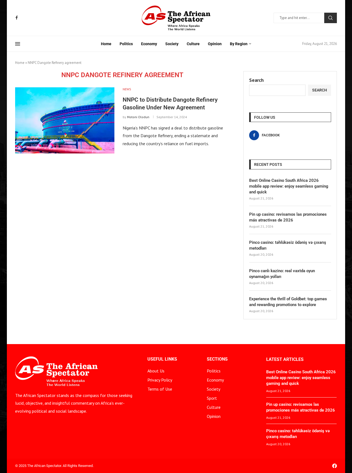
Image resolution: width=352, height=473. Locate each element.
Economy (149, 44)
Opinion (215, 44)
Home (106, 44)
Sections (217, 359)
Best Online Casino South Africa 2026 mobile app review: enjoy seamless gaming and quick (288, 186)
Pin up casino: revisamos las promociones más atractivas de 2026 (288, 217)
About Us (155, 371)
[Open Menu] (17, 43)
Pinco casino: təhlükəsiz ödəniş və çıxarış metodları (287, 245)
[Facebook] (16, 17)
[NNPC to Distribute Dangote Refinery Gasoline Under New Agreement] (64, 120)
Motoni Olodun (138, 117)
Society (171, 44)
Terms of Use (159, 389)
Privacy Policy (159, 380)
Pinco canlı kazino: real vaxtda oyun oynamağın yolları (282, 273)
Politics (126, 44)
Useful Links (162, 359)
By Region (239, 44)
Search (330, 18)
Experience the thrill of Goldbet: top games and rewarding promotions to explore (288, 301)
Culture (193, 44)
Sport (212, 398)
